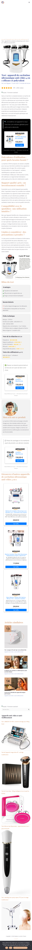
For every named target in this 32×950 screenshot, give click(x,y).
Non (11, 947)
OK (6, 947)
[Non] (30, 945)
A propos (16, 939)
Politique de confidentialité (20, 947)
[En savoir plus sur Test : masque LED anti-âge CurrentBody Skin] (16, 636)
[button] (9, 92)
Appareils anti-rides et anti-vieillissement (13, 652)
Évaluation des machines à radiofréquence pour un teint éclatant (15, 671)
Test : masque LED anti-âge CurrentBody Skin (15, 650)
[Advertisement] (16, 21)
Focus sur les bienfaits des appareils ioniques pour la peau (14, 693)
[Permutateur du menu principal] (29, 2)
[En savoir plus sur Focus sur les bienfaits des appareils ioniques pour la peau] (16, 684)
